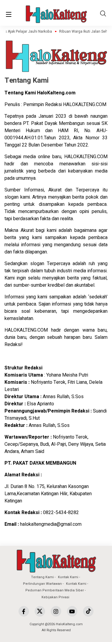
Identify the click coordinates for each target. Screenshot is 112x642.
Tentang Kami (42, 577)
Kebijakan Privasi (55, 597)
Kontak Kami (68, 577)
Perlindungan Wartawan (42, 583)
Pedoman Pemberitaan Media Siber (54, 590)
